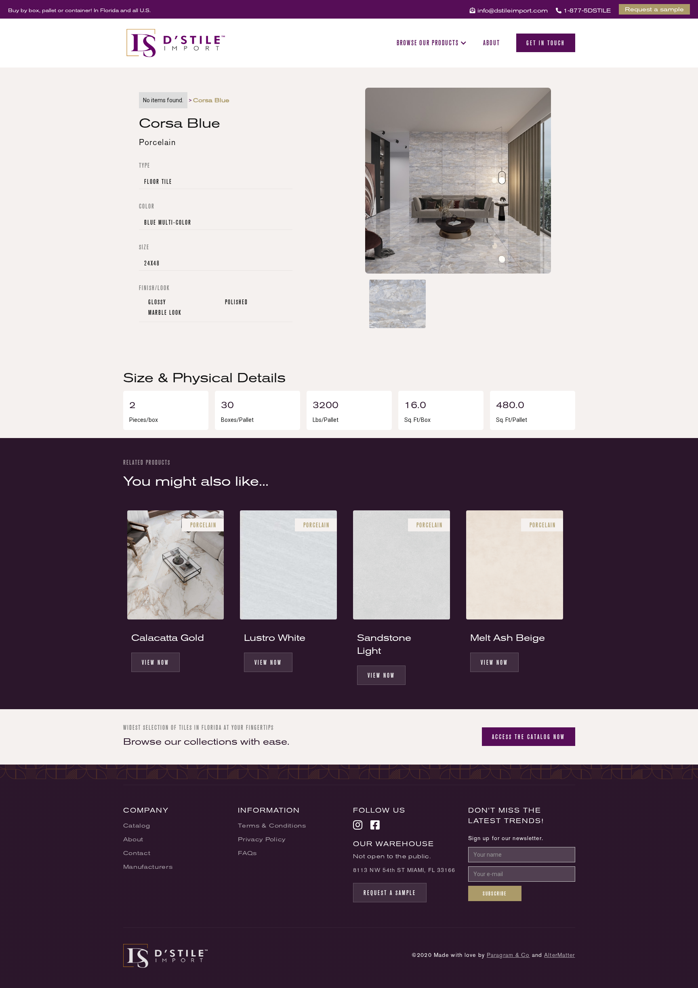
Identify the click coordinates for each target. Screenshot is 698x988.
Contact (137, 853)
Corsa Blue (211, 100)
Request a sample (654, 9)
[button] (432, 43)
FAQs (247, 853)
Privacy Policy (262, 839)
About (491, 43)
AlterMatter (559, 955)
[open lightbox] (458, 184)
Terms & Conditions (272, 825)
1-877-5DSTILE (583, 10)
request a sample (390, 892)
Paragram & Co (508, 955)
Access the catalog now (528, 736)
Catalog (136, 825)
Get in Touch (545, 42)
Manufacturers (148, 867)
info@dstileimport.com (509, 10)
